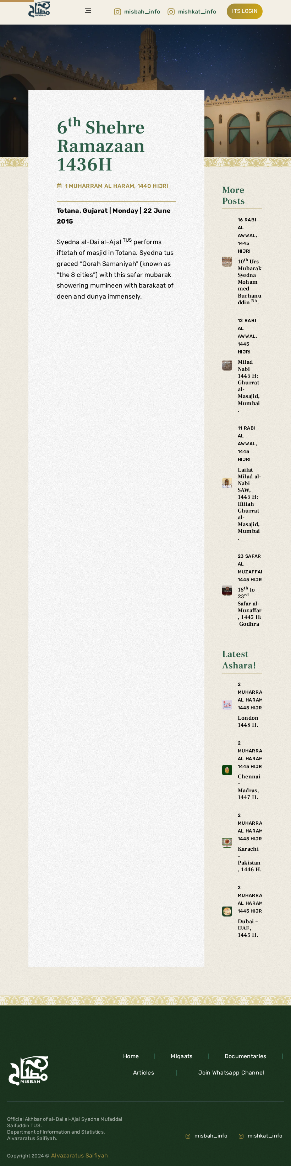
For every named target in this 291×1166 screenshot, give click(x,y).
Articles (143, 1072)
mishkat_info (265, 1136)
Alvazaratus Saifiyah (79, 1155)
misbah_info (210, 1136)
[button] (88, 11)
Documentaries (246, 1056)
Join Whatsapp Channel (231, 1072)
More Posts (233, 195)
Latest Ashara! (239, 659)
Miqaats (181, 1056)
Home (131, 1056)
